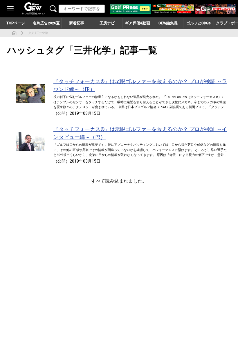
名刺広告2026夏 (46, 23)
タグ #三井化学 (38, 32)
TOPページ (15, 23)
